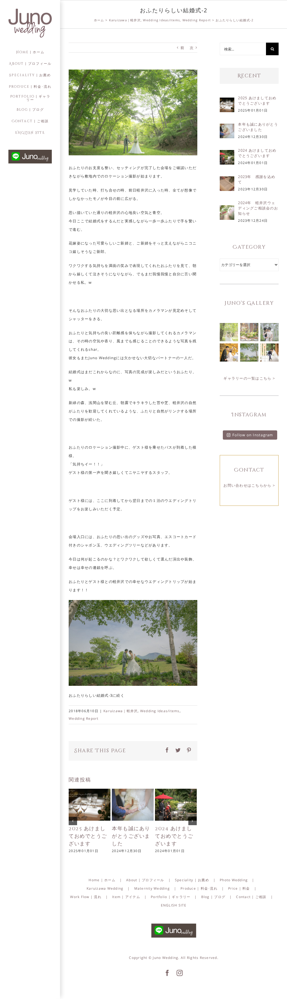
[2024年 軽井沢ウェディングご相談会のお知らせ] (227, 209)
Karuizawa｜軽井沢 (120, 711)
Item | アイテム (126, 896)
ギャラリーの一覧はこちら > (249, 378)
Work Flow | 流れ (85, 896)
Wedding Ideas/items (160, 711)
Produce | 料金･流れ (198, 888)
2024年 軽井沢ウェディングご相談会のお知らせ (258, 208)
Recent (249, 75)
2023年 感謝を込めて (256, 179)
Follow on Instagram (252, 434)
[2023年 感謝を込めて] (227, 180)
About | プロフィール (145, 880)
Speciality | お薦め (192, 880)
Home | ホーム (102, 880)
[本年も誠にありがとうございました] (133, 804)
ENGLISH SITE (174, 905)
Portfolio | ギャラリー (170, 896)
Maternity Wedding (152, 888)
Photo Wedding (234, 880)
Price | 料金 (239, 888)
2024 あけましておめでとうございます (174, 836)
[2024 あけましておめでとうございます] (176, 804)
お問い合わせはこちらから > (249, 485)
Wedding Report (84, 718)
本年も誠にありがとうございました (131, 836)
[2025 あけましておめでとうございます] (89, 804)
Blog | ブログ (213, 896)
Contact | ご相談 (251, 896)
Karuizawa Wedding (105, 888)
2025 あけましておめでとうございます (88, 836)
